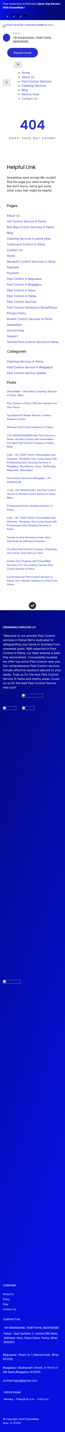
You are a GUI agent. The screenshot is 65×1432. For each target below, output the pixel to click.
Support (12, 336)
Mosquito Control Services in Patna (31, 261)
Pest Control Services (21, 301)
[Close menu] (18, 65)
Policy (6, 1299)
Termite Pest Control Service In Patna (32, 342)
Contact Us (14, 250)
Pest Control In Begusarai (24, 279)
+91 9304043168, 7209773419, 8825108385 (31, 1327)
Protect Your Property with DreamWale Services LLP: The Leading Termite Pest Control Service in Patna (30, 565)
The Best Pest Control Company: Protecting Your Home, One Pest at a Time (32, 551)
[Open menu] (6, 83)
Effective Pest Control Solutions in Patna (30, 427)
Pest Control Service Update (26, 373)
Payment (13, 267)
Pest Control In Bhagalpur (24, 284)
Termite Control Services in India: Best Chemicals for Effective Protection (28, 539)
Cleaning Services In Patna (25, 361)
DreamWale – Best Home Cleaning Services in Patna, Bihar (32, 393)
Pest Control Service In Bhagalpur (30, 367)
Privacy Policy (16, 313)
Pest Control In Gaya (21, 290)
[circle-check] (32, 605)
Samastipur (14, 324)
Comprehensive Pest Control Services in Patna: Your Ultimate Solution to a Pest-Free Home (32, 580)
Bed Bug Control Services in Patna (30, 227)
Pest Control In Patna (21, 296)
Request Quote (22, 52)
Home (11, 256)
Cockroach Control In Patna (26, 244)
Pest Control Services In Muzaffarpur (32, 307)
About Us (13, 215)
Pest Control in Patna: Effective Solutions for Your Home (32, 405)
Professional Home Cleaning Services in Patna (30, 507)
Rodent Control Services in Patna (29, 319)
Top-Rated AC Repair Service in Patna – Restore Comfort (30, 417)
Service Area (15, 330)
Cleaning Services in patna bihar (29, 238)
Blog (10, 233)
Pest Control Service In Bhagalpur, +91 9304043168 (29, 480)
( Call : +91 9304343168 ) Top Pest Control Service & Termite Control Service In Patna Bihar (31, 494)
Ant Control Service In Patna (26, 221)
